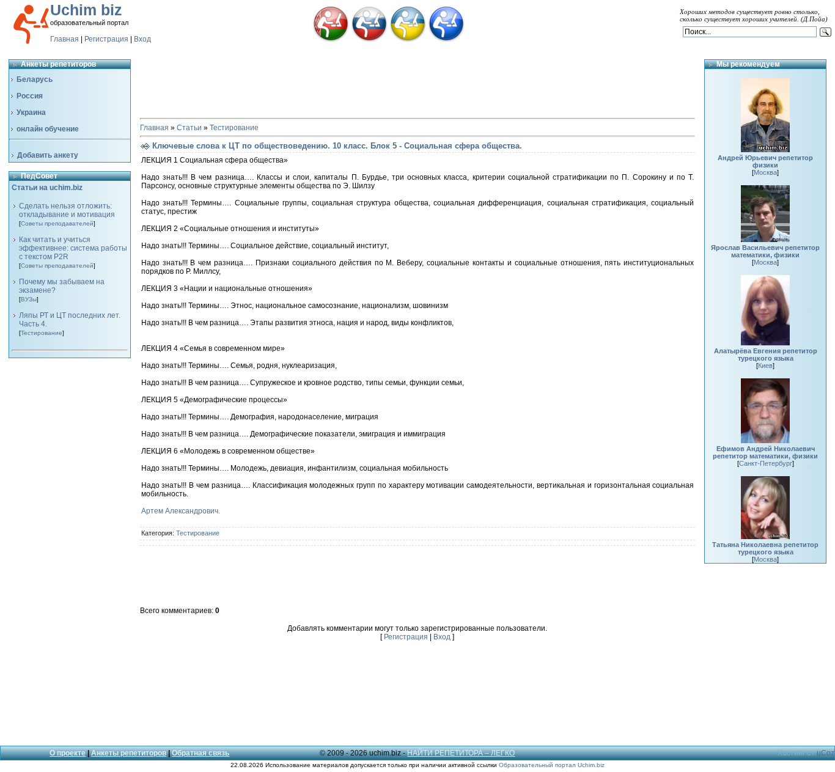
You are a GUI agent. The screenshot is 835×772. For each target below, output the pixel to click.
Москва (765, 172)
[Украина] (407, 39)
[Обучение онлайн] (446, 39)
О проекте (68, 753)
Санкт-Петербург (765, 463)
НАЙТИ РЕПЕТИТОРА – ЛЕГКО (461, 753)
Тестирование (41, 332)
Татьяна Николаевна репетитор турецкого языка (765, 548)
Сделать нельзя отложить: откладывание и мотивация (67, 210)
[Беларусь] (330, 39)
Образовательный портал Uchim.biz (552, 765)
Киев (765, 365)
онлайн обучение (48, 129)
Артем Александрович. (180, 511)
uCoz (825, 753)
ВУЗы (29, 299)
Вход (142, 39)
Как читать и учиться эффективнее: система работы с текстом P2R (73, 248)
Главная (64, 39)
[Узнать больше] (765, 149)
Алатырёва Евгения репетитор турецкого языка (765, 354)
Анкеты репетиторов (128, 753)
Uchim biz (86, 9)
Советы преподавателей (57, 223)
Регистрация (106, 39)
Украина (31, 112)
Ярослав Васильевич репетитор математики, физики (765, 251)
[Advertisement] (70, 550)
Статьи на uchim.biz (47, 187)
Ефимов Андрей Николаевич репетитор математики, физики (765, 452)
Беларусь (35, 79)
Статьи (189, 127)
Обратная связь (200, 753)
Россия (30, 96)
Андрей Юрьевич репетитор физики (765, 161)
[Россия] (369, 39)
